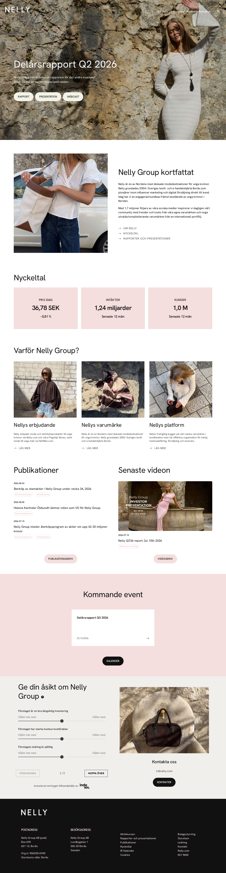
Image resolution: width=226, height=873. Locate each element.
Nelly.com (183, 850)
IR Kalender (127, 850)
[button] (61, 489)
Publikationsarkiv (60, 559)
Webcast (73, 96)
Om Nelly (162, 11)
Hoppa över (96, 773)
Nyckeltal (130, 233)
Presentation (48, 96)
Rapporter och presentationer (147, 238)
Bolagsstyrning (186, 834)
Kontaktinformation (199, 11)
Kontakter (164, 782)
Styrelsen (183, 838)
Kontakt (182, 846)
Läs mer (24, 448)
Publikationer (128, 842)
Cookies (125, 855)
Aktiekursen (127, 834)
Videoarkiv (165, 559)
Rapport (23, 96)
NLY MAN (183, 855)
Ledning (182, 842)
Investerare (177, 11)
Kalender (113, 661)
